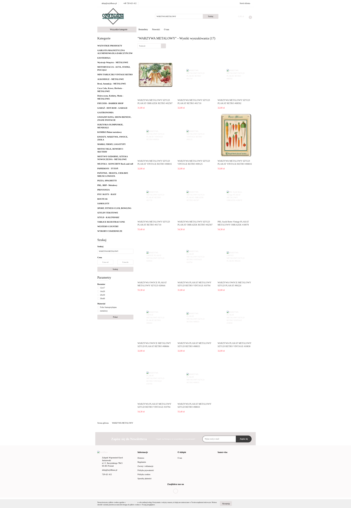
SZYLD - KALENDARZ (108, 217)
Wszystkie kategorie (118, 29)
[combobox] (152, 45)
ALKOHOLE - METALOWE (110, 79)
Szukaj (115, 269)
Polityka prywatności (146, 470)
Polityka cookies (144, 474)
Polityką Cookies (131, 502)
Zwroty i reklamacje (145, 466)
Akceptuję (226, 504)
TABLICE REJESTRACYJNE (111, 222)
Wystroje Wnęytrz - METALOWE (113, 62)
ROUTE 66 (102, 199)
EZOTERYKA (104, 58)
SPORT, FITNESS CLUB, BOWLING (114, 208)
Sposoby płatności (145, 479)
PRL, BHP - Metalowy (107, 185)
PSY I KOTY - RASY (106, 194)
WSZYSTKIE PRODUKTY (109, 46)
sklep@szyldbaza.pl (109, 470)
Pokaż (115, 317)
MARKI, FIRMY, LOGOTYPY (111, 144)
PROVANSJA (103, 190)
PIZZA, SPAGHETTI (107, 180)
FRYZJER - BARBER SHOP (110, 103)
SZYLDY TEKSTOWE (107, 213)
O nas (166, 29)
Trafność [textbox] (142, 46)
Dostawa (141, 458)
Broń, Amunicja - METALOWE (111, 84)
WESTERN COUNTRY (108, 226)
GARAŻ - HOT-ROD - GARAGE (112, 108)
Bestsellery (143, 29)
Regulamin (142, 462)
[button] (143, 452)
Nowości (156, 29)
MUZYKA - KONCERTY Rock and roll (115, 164)
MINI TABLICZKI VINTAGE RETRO (115, 74)
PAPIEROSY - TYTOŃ (107, 168)
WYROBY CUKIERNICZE (109, 231)
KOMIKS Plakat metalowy (109, 132)
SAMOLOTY (103, 203)
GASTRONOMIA (105, 112)
